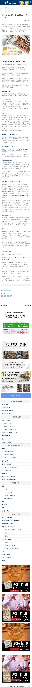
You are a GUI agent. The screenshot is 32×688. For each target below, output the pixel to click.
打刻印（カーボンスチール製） (10, 432)
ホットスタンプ (6, 439)
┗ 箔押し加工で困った (9, 545)
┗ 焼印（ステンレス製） (10, 426)
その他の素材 (5, 511)
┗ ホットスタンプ (8, 533)
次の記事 (27, 305)
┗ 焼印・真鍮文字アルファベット (12, 530)
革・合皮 (4, 504)
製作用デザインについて (8, 523)
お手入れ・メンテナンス (8, 526)
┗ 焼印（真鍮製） (8, 423)
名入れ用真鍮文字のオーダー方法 (10, 520)
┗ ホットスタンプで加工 (10, 458)
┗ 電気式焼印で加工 (8, 451)
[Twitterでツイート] (8, 296)
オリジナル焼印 (6, 420)
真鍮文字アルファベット (8, 435)
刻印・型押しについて (8, 410)
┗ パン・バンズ (7, 492)
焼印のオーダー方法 (7, 517)
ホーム (2, 8)
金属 (3, 507)
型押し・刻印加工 (6, 464)
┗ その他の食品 (7, 498)
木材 (3, 501)
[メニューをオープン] (2, 2)
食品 (3, 486)
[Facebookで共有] (2, 296)
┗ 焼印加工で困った (8, 542)
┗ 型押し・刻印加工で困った (11, 548)
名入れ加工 (5, 473)
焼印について (5, 404)
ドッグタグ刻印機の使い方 (9, 479)
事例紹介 (4, 560)
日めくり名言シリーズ (8, 557)
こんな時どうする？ (7, 539)
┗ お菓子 (5, 489)
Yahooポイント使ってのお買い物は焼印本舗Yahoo (16, 195)
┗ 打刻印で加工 (7, 470)
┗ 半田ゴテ (6, 536)
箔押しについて (6, 407)
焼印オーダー (7, 290)
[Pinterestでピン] (5, 296)
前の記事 (5, 305)
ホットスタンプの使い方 (8, 476)
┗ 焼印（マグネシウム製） (10, 429)
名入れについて (6, 413)
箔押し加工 (5, 461)
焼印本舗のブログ (9, 8)
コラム (3, 551)
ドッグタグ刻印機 (6, 442)
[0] (29, 2)
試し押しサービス (6, 554)
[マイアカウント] (26, 2)
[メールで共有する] (11, 296)
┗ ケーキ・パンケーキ (9, 495)
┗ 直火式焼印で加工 (8, 454)
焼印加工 (4, 448)
